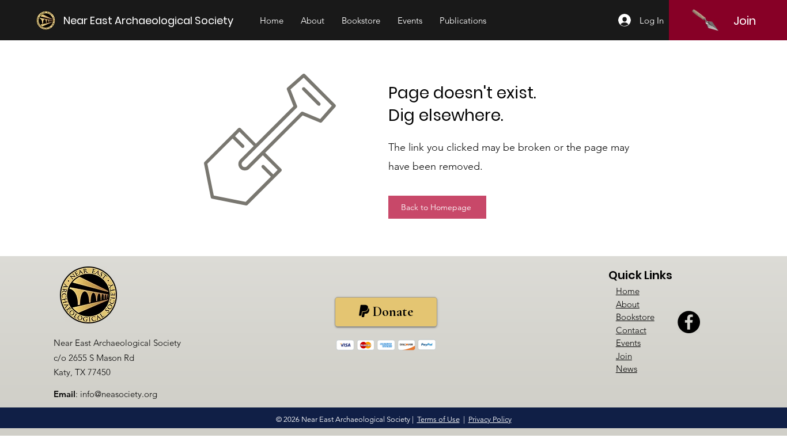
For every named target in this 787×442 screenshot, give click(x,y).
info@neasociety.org (118, 393)
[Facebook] (689, 322)
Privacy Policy (490, 419)
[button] (312, 20)
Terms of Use (438, 419)
